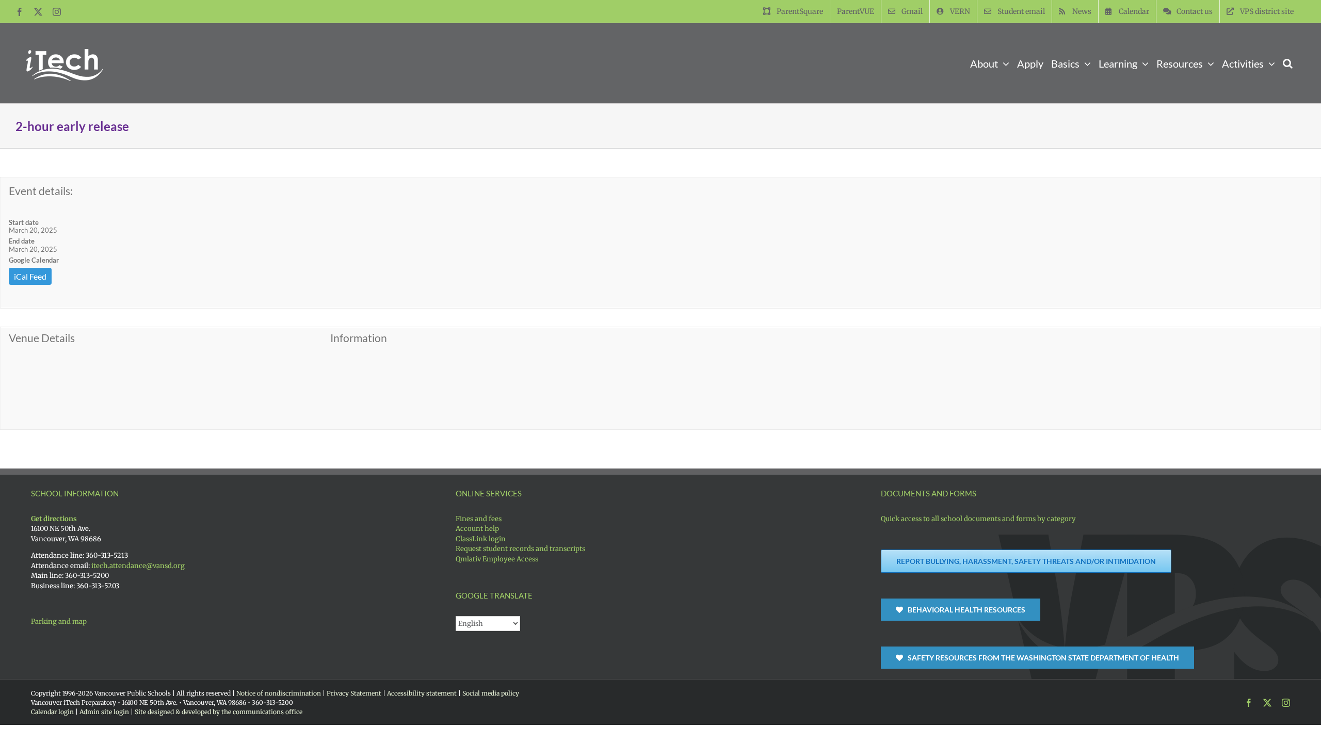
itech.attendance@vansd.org (137, 565)
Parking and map (59, 621)
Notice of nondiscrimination (278, 693)
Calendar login (52, 712)
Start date (24, 222)
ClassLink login (481, 539)
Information (358, 338)
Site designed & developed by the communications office (218, 712)
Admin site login (104, 712)
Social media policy (490, 693)
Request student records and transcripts (520, 548)
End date (22, 241)
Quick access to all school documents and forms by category (978, 518)
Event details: (41, 190)
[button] (1288, 63)
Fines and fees (479, 518)
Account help (477, 528)
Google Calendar (34, 260)
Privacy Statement (354, 693)
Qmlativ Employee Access (497, 559)
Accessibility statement (422, 693)
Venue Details (42, 338)
